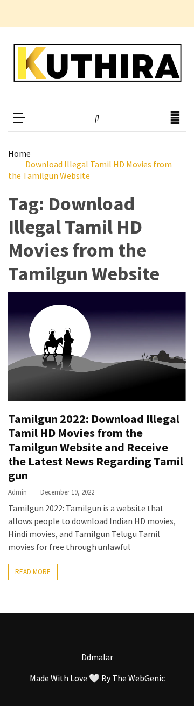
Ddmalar (97, 657)
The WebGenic (138, 678)
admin (17, 492)
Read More (33, 571)
